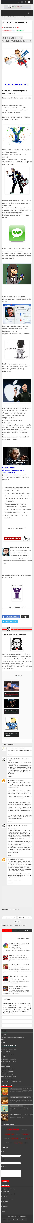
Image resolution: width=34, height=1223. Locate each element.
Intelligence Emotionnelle (14, 1003)
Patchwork (6, 1009)
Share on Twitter (11, 621)
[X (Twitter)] (18, 2)
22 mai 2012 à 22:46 (19, 859)
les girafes (11, 748)
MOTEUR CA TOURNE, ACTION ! (17, 955)
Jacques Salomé (5, 1064)
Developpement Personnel (14, 1008)
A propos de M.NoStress (14, 1219)
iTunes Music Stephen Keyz (8, 1076)
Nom (2, 1151)
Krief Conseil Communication (8, 1061)
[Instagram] (25, 2)
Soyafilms (3, 1056)
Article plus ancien (24, 917)
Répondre (10, 754)
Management (7, 1011)
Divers (16, 1011)
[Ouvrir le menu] (28, 13)
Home (4, 1219)
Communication (9, 1006)
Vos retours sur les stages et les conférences (12, 1037)
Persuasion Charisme (21, 1009)
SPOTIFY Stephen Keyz (7, 1071)
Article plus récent (10, 917)
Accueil (17, 922)
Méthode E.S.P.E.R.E (6, 1066)
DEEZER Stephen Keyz (7, 1074)
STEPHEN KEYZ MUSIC (7, 1069)
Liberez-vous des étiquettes (16, 1106)
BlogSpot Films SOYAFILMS (8, 1059)
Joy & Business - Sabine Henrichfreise (11, 1081)
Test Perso (6, 1013)
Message (3, 1166)
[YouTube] (29, 2)
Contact (3, 1042)
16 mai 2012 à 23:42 (19, 780)
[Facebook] (15, 2)
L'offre (2, 1039)
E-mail (3, 1159)
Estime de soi (24, 1011)
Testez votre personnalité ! (16, 1088)
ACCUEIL (3, 1034)
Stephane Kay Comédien (7, 1054)
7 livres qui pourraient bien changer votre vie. (20, 1097)
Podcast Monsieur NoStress (8, 1079)
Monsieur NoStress (14, 759)
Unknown (11, 780)
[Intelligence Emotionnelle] (13, 30)
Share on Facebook (12, 616)
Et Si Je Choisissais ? (15, 1114)
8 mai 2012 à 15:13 (20, 748)
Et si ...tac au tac (5, 1051)
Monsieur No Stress (21, 1216)
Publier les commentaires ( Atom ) (17, 925)
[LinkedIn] (22, 2)
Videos (3, 1211)
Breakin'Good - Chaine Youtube (9, 1049)
